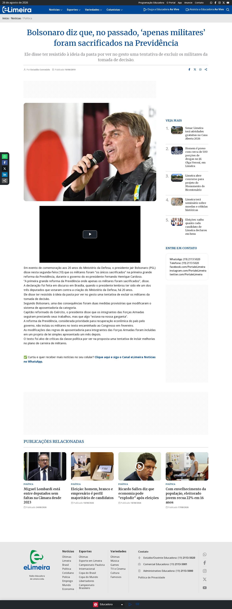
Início (5, 18)
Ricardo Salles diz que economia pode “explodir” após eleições (138, 493)
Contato (199, 3)
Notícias (16, 18)
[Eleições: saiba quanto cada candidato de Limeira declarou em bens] (177, 222)
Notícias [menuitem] (54, 9)
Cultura (114, 572)
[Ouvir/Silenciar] (137, 604)
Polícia (66, 577)
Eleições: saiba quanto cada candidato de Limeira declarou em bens (196, 226)
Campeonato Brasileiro (86, 587)
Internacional (87, 568)
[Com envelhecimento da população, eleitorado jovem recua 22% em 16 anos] (187, 466)
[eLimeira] (37, 560)
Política (66, 568)
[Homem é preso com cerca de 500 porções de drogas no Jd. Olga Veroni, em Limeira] (177, 150)
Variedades (118, 551)
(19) (186, 557)
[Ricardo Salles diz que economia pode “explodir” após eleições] (139, 466)
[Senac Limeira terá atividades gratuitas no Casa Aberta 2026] (177, 130)
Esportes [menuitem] (72, 9)
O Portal (171, 3)
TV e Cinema (117, 568)
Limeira (66, 560)
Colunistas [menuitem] (113, 9)
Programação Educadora (151, 3)
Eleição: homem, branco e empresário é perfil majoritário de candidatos (92, 493)
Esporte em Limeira (90, 560)
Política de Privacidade (151, 577)
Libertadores (86, 580)
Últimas (66, 556)
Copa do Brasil (87, 572)
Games (114, 564)
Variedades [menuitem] (92, 9)
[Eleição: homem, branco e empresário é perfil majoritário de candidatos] (92, 466)
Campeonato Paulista (92, 564)
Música (114, 560)
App (180, 3)
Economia (68, 589)
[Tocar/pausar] (130, 604)
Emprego (67, 580)
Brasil (65, 564)
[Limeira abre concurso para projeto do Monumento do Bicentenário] (177, 178)
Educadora (106, 604)
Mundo (66, 585)
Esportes (85, 551)
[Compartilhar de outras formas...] (5, 180)
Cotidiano (68, 572)
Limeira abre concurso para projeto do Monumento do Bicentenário (195, 182)
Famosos (115, 577)
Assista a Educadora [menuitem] (206, 9)
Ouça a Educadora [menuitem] (163, 9)
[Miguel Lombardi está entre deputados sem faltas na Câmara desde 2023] (45, 466)
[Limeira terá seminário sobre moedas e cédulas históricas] (177, 202)
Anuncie (188, 3)
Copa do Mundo (88, 577)
